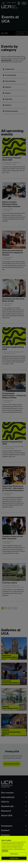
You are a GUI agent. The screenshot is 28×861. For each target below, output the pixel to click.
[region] (14, 848)
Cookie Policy (5, 850)
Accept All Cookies (14, 858)
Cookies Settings (14, 854)
